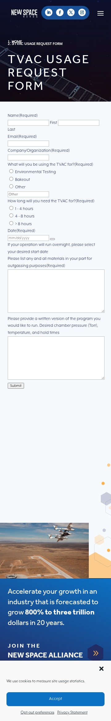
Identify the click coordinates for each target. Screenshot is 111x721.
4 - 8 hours (25, 216)
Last (11, 129)
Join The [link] (24, 646)
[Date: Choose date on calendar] (52, 239)
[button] (101, 669)
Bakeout (22, 179)
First (53, 122)
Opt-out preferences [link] (37, 712)
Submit (16, 386)
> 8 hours (23, 224)
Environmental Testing (35, 172)
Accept (55, 699)
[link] (48, 12)
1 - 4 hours (24, 209)
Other (20, 187)
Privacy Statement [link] (72, 712)
